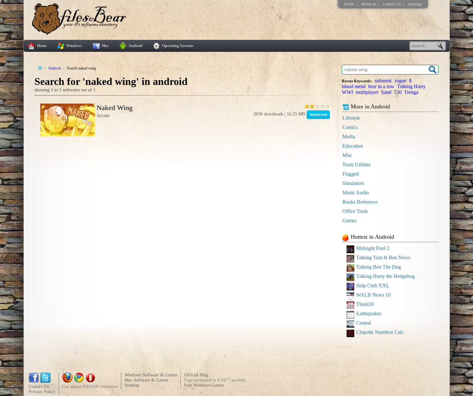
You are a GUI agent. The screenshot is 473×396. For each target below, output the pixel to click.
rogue (400, 80)
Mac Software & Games (146, 380)
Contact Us (39, 386)
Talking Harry (411, 86)
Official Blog (196, 375)
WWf (347, 92)
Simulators (353, 183)
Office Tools (355, 211)
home (349, 4)
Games (349, 220)
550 (398, 92)
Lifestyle (351, 118)
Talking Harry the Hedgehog (385, 276)
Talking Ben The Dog (378, 267)
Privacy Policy (42, 391)
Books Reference (359, 202)
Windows (74, 45)
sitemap (415, 4)
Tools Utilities (356, 164)
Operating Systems (177, 45)
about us (368, 4)
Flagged (350, 174)
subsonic (383, 80)
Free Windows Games (204, 385)
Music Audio (355, 192)
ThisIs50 (365, 304)
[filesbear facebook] (34, 381)
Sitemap (132, 385)
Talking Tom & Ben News (383, 257)
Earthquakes (368, 313)
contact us (392, 4)
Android (135, 45)
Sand (386, 92)
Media (348, 136)
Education (352, 146)
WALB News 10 (373, 295)
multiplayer (367, 92)
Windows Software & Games (151, 375)
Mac (105, 45)
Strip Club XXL (372, 285)
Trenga (411, 92)
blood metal (354, 86)
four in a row (381, 86)
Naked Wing (115, 108)
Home (42, 45)
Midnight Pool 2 (372, 248)
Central (363, 323)
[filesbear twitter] (45, 381)
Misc (347, 155)
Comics (350, 127)
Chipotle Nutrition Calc (380, 332)
